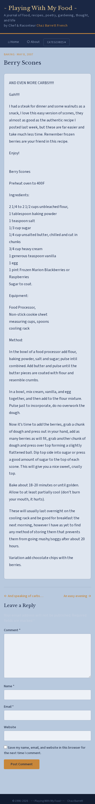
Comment (12, 630)
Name (9, 686)
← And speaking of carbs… (23, 596)
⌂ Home (13, 41)
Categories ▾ (56, 42)
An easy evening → (77, 596)
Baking (9, 54)
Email (9, 706)
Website (10, 727)
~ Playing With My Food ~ (40, 8)
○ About (33, 41)
